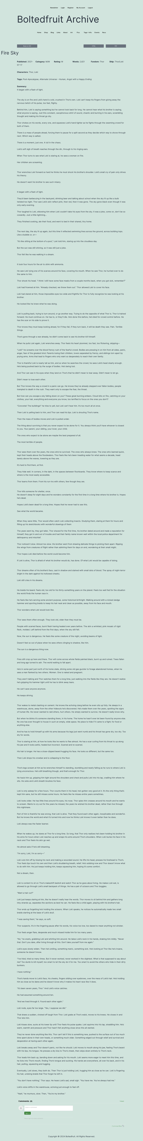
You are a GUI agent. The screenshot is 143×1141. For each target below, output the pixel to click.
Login (63, 8)
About (65, 32)
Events (97, 32)
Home (39, 32)
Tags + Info (88, 32)
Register (71, 8)
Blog (52, 32)
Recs (104, 32)
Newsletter (54, 8)
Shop (46, 32)
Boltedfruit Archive (58, 19)
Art (71, 32)
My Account (80, 8)
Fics (78, 32)
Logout (90, 8)
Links (58, 32)
